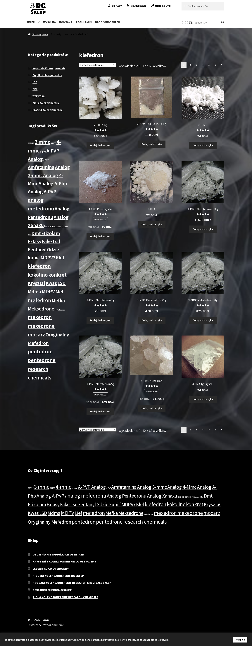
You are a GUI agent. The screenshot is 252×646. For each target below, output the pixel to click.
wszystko (38, 96)
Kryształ (36, 283)
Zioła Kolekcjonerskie (46, 103)
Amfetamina (41, 167)
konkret (57, 274)
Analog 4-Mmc (181, 487)
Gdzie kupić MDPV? (116, 504)
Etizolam (50, 233)
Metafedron (60, 310)
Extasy (34, 241)
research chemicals (145, 521)
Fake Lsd (51, 241)
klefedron (39, 265)
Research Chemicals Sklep (52, 590)
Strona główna (40, 34)
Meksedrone (41, 309)
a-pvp (43, 151)
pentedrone (42, 360)
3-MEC (53, 143)
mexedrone (41, 325)
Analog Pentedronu (126, 496)
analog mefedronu (85, 495)
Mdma (34, 291)
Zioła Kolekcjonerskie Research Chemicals (65, 597)
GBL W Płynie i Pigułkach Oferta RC (59, 554)
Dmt (36, 233)
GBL (34, 89)
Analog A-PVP (42, 191)
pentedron (40, 351)
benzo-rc (56, 226)
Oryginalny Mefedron (49, 522)
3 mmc (42, 142)
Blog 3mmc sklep (107, 22)
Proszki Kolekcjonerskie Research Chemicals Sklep (72, 583)
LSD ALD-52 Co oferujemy (51, 568)
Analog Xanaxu (162, 496)
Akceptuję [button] (240, 639)
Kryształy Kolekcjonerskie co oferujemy (64, 561)
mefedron (39, 300)
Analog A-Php (53, 183)
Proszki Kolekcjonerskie (47, 110)
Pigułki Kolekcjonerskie (47, 75)
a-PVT (46, 160)
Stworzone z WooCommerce (46, 625)
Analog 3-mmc (152, 487)
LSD (34, 82)
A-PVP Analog (92, 487)
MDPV (48, 291)
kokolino (38, 274)
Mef (60, 291)
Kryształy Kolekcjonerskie (48, 68)
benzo (47, 226)
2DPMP (31, 143)
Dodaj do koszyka (100, 145)
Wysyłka (49, 22)
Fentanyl (37, 249)
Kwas (51, 283)
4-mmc (63, 486)
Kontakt (65, 22)
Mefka (58, 300)
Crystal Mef (198, 497)
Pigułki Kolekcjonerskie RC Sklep (58, 576)
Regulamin (84, 22)
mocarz (36, 334)
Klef (60, 257)
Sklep (30, 22)
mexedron (40, 317)
